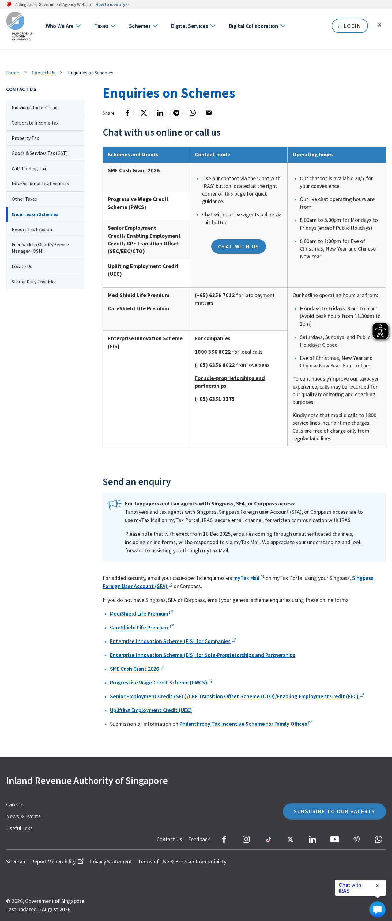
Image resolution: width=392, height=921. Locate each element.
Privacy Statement (110, 861)
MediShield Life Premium (139, 613)
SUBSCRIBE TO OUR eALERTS (334, 811)
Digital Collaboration (253, 25)
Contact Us (43, 72)
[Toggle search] (379, 25)
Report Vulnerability (53, 861)
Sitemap (15, 861)
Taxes (101, 25)
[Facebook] (128, 113)
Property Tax (25, 138)
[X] (144, 113)
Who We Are (60, 25)
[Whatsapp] (193, 113)
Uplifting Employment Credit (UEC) (151, 710)
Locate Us (22, 266)
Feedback (199, 839)
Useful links (19, 828)
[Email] (209, 113)
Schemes (140, 25)
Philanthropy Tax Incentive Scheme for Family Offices (243, 723)
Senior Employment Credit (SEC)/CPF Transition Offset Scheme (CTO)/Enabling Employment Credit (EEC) (234, 696)
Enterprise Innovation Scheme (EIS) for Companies (170, 641)
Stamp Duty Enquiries (34, 281)
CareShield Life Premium (139, 627)
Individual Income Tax (34, 107)
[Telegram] (176, 113)
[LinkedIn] (160, 113)
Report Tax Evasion (32, 229)
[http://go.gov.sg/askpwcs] (161, 668)
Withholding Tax (29, 168)
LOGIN (352, 25)
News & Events (23, 816)
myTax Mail (246, 577)
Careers (15, 804)
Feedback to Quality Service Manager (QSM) (40, 247)
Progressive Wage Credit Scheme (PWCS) (158, 682)
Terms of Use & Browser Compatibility (182, 861)
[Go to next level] (78, 26)
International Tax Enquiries (40, 184)
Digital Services (189, 25)
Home (12, 72)
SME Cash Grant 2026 (134, 668)
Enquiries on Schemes (35, 214)
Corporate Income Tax (35, 123)
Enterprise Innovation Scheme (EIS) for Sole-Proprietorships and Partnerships (202, 654)
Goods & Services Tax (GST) (40, 153)
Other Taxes (24, 199)
